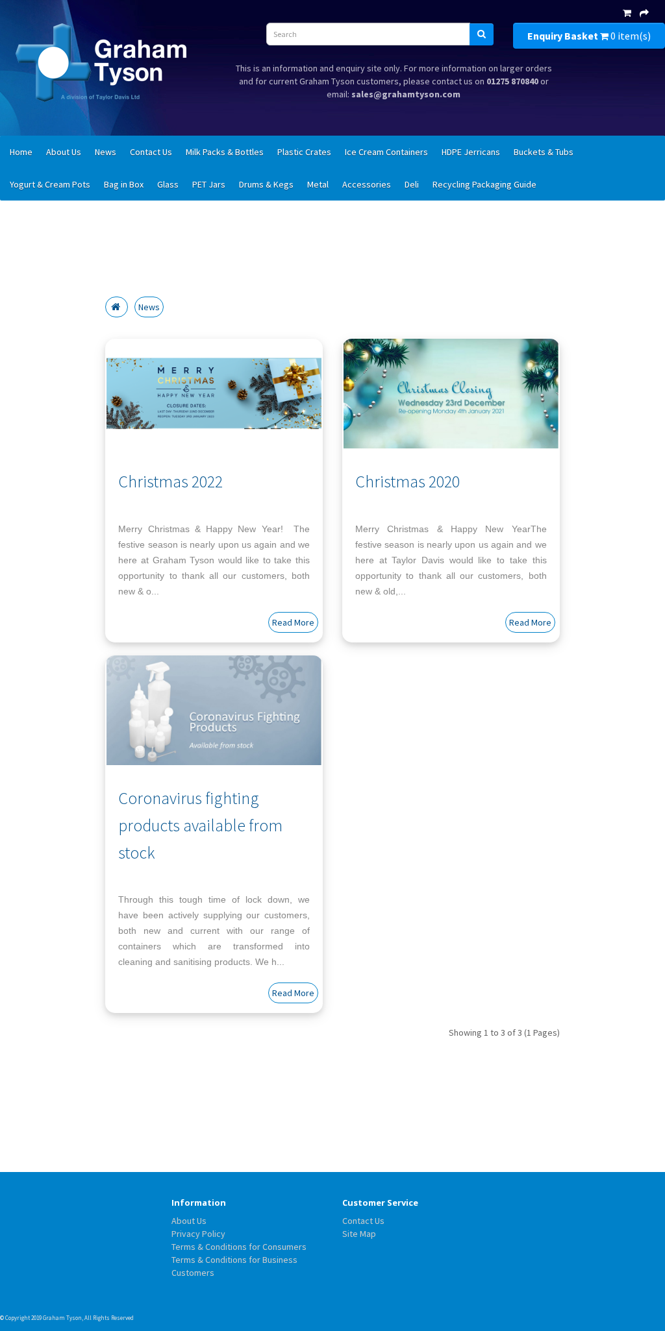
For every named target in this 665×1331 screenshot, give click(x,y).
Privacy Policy (198, 1233)
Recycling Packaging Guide (484, 184)
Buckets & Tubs (543, 152)
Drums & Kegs (266, 184)
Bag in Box (124, 184)
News (105, 152)
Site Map (359, 1233)
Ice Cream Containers (386, 152)
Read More (293, 622)
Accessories (366, 184)
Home (21, 152)
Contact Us (151, 152)
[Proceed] (644, 13)
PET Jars (208, 184)
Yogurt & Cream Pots (50, 184)
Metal (318, 184)
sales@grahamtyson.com (405, 94)
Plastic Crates (304, 152)
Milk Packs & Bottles (225, 152)
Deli (412, 184)
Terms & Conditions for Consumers (239, 1246)
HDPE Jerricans (471, 152)
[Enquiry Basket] (627, 13)
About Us (63, 152)
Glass (168, 184)
